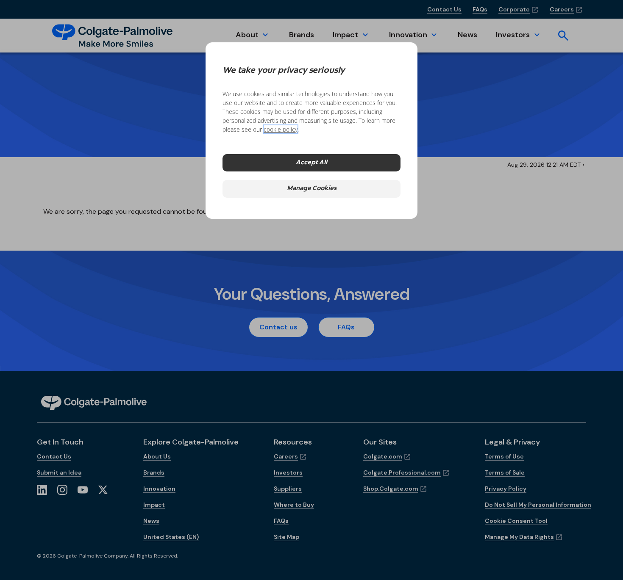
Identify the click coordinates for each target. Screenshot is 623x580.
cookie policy (281, 129)
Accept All (311, 163)
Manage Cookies (312, 188)
